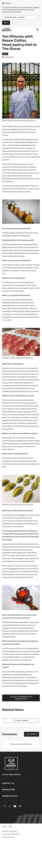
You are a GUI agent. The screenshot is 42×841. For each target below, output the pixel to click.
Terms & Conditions (9, 831)
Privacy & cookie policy (10, 834)
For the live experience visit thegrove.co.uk (21, 698)
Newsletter (8, 790)
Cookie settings (8, 837)
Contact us (8, 783)
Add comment (31, 734)
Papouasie (13, 569)
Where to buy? (10, 796)
